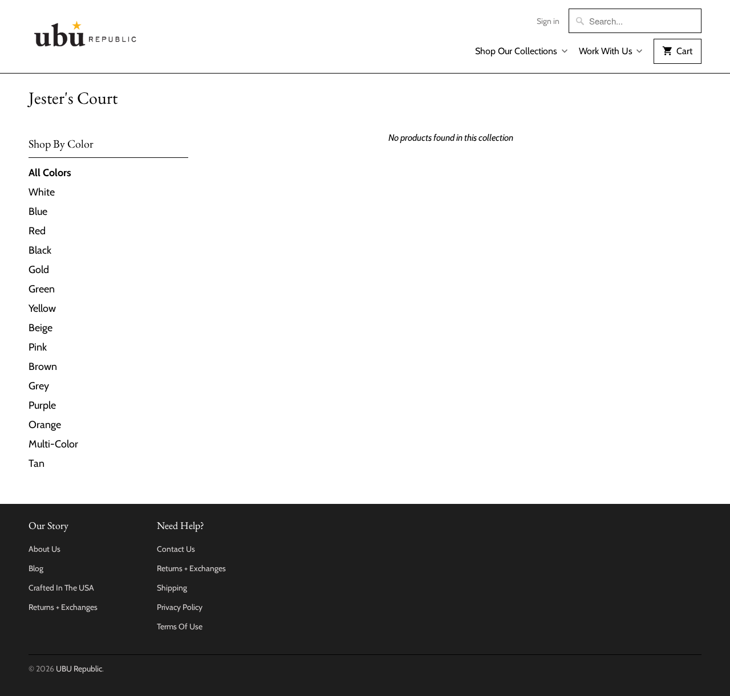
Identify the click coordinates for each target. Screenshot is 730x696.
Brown (43, 366)
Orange (45, 424)
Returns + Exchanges (63, 607)
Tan (36, 463)
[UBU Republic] (85, 32)
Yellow (42, 308)
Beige (40, 327)
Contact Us (176, 549)
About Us (44, 549)
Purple (42, 405)
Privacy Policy (179, 607)
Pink (38, 347)
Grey (39, 386)
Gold (39, 269)
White (42, 192)
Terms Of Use (179, 626)
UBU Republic (79, 669)
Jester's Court (73, 98)
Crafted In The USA (61, 588)
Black (40, 250)
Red (37, 231)
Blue (38, 211)
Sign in (548, 21)
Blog (36, 568)
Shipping (172, 588)
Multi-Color (53, 444)
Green (42, 289)
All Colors (50, 172)
